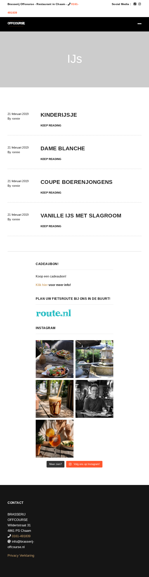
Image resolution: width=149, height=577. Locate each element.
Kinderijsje (59, 115)
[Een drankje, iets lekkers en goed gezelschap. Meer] (94, 359)
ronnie (16, 118)
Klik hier (42, 285)
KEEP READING (51, 125)
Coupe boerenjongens (77, 182)
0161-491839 (21, 536)
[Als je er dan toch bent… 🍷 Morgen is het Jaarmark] (55, 359)
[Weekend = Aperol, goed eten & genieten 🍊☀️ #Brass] (55, 439)
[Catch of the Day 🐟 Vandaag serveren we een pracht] (94, 399)
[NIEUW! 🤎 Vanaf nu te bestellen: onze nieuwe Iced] (55, 399)
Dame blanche (63, 148)
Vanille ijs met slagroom (81, 215)
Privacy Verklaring (21, 555)
